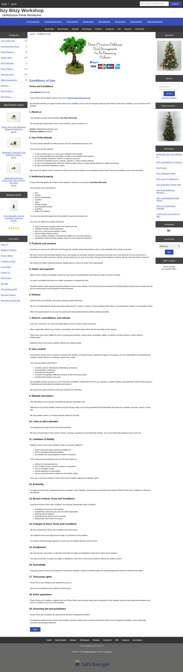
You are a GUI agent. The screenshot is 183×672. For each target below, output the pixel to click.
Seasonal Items (136, 22)
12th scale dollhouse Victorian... (169, 162)
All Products (87, 29)
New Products (62, 29)
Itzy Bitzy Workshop (22, 10)
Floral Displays (72, 22)
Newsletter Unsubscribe (10, 300)
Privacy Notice (7, 256)
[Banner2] (169, 126)
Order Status (6, 278)
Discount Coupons (8, 295)
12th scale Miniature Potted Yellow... (167, 199)
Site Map (4, 284)
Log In (14, 4)
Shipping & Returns (9, 250)
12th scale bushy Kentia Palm (168, 185)
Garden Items (88, 22)
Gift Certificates (104, 22)
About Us (128, 29)
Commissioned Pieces (53, 22)
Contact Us (109, 29)
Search (169, 78)
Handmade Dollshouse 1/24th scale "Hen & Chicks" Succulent (14, 180)
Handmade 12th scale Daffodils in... (169, 155)
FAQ (119, 29)
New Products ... (8, 91)
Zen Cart (108, 651)
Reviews (98, 29)
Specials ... (5, 86)
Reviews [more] (13, 195)
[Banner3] (169, 56)
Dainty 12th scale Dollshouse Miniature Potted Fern (14, 128)
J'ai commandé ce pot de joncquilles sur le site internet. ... (13, 219)
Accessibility (6, 267)
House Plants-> (14, 69)
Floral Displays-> (14, 52)
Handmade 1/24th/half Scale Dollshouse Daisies (13, 154)
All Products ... (7, 97)
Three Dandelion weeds (166, 173)
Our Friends (139, 29)
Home (4, 4)
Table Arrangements (155, 22)
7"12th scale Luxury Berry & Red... (168, 215)
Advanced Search (169, 98)
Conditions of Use (8, 261)
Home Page (49, 29)
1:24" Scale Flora (32, 22)
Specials (75, 29)
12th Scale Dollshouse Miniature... (165, 191)
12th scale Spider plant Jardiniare (165, 207)
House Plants (120, 22)
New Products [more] (14, 105)
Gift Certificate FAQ (9, 289)
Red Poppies (161, 168)
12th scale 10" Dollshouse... (168, 179)
